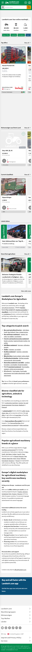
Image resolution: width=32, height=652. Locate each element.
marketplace (7, 314)
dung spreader (17, 360)
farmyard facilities (15, 423)
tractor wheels (17, 356)
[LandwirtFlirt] (20, 627)
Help (4, 634)
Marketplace (21, 35)
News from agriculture (8, 254)
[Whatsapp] (16, 628)
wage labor (18, 415)
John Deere (26, 330)
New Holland (11, 332)
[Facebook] (9, 627)
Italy (10, 494)
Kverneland (5, 461)
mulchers (19, 352)
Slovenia (19, 494)
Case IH (19, 454)
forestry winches (8, 341)
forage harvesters (22, 365)
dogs (7, 413)
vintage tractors (23, 332)
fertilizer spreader (24, 358)
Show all (26, 43)
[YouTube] (2, 627)
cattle (23, 411)
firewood (4, 407)
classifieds (13, 35)
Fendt (5, 332)
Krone (18, 458)
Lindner (14, 454)
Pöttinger (23, 458)
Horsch (18, 461)
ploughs (6, 347)
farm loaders (25, 367)
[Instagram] (6, 627)
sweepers (6, 369)
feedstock (21, 405)
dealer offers (6, 35)
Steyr (26, 452)
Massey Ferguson (19, 456)
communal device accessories (10, 425)
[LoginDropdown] (29, 2)
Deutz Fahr (10, 458)
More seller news (26, 291)
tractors (21, 403)
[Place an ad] (25, 2)
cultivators (26, 345)
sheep (3, 413)
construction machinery (11, 403)
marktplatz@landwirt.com (12, 649)
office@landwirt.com (20, 570)
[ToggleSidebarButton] (2, 2)
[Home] (12, 2)
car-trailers (18, 349)
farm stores (15, 405)
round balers (17, 336)
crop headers (13, 365)
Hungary (14, 494)
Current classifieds (7, 174)
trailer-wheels (25, 356)
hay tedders (10, 336)
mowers (23, 334)
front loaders (16, 371)
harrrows (20, 345)
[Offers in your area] (3, 7)
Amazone (11, 461)
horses (27, 411)
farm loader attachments (18, 373)
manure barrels (8, 360)
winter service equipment (16, 369)
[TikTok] (13, 627)
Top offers (4, 43)
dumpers (11, 349)
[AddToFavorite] (23, 49)
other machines (24, 425)
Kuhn (14, 458)
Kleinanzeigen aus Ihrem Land (11, 128)
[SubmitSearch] (29, 7)
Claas (17, 332)
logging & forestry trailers (20, 341)
